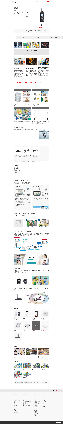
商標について (25, 419)
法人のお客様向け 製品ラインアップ (17, 397)
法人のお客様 (15, 394)
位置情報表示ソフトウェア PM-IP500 (19, 204)
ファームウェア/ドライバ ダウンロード (17, 400)
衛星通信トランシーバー (36, 403)
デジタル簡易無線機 (36, 402)
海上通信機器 (24, 398)
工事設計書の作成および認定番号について (27, 405)
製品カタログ (15, 398)
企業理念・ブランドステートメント (46, 397)
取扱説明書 (15, 399)
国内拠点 (43, 402)
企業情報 (44, 394)
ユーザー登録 (15, 402)
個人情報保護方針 (20, 419)
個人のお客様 (24, 394)
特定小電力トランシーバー (36, 398)
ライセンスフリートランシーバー (26, 396)
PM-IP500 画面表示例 (17, 205)
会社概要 (43, 398)
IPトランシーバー (35, 404)
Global (50, 1)
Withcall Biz (35, 400)
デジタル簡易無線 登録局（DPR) (37, 401)
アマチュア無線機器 (36, 396)
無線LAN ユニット (36, 411)
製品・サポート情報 (15, 411)
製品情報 (35, 394)
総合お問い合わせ (38, 1)
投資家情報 (44, 408)
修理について (15, 403)
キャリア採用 (44, 413)
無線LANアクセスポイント (36, 409)
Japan (48, 1)
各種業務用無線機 (36, 405)
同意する (58, 422)
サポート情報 (15, 405)
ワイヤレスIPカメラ (36, 415)
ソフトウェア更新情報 (16, 412)
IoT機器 (35, 414)
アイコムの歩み (44, 400)
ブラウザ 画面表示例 (35, 204)
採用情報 (44, 411)
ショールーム (44, 404)
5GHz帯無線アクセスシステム (37, 410)
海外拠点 (43, 403)
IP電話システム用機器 (36, 413)
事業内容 (43, 399)
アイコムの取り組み (44, 401)
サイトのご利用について (16, 419)
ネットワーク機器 (35, 408)
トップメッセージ (44, 396)
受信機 (24, 397)
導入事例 (14, 396)
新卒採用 (43, 412)
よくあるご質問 (15, 401)
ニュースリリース (15, 410)
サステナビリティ (45, 406)
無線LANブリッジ (35, 412)
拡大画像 (48, 21)
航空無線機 (35, 407)
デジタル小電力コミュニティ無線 (37, 399)
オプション (35, 416)
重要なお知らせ (15, 409)
